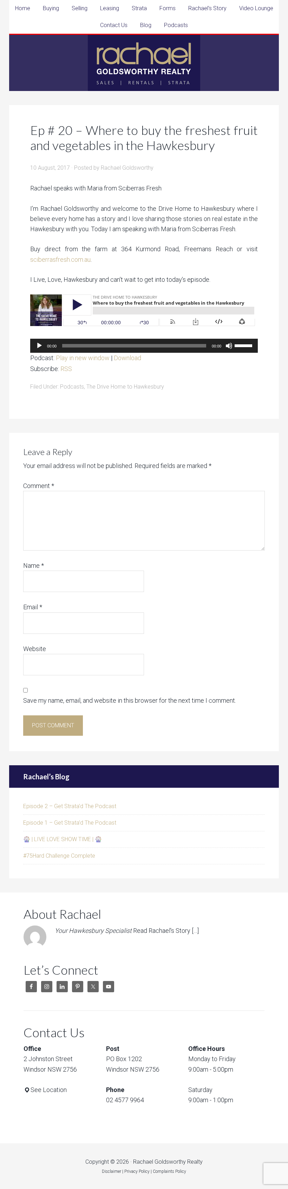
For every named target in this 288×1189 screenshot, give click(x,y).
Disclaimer (111, 1171)
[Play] (39, 345)
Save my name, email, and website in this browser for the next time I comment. (129, 700)
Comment (38, 485)
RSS (66, 368)
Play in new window (83, 358)
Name (33, 565)
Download (127, 358)
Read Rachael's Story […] (166, 930)
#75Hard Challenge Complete (59, 855)
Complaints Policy (169, 1171)
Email (32, 607)
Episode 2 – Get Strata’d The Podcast (69, 806)
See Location (49, 1089)
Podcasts (72, 386)
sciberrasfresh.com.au (60, 259)
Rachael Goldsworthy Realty (144, 63)
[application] (144, 346)
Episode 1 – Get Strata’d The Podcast (69, 822)
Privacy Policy (137, 1171)
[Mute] (229, 345)
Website (34, 648)
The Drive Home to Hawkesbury (125, 386)
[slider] (244, 345)
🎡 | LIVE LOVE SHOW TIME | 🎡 (62, 839)
